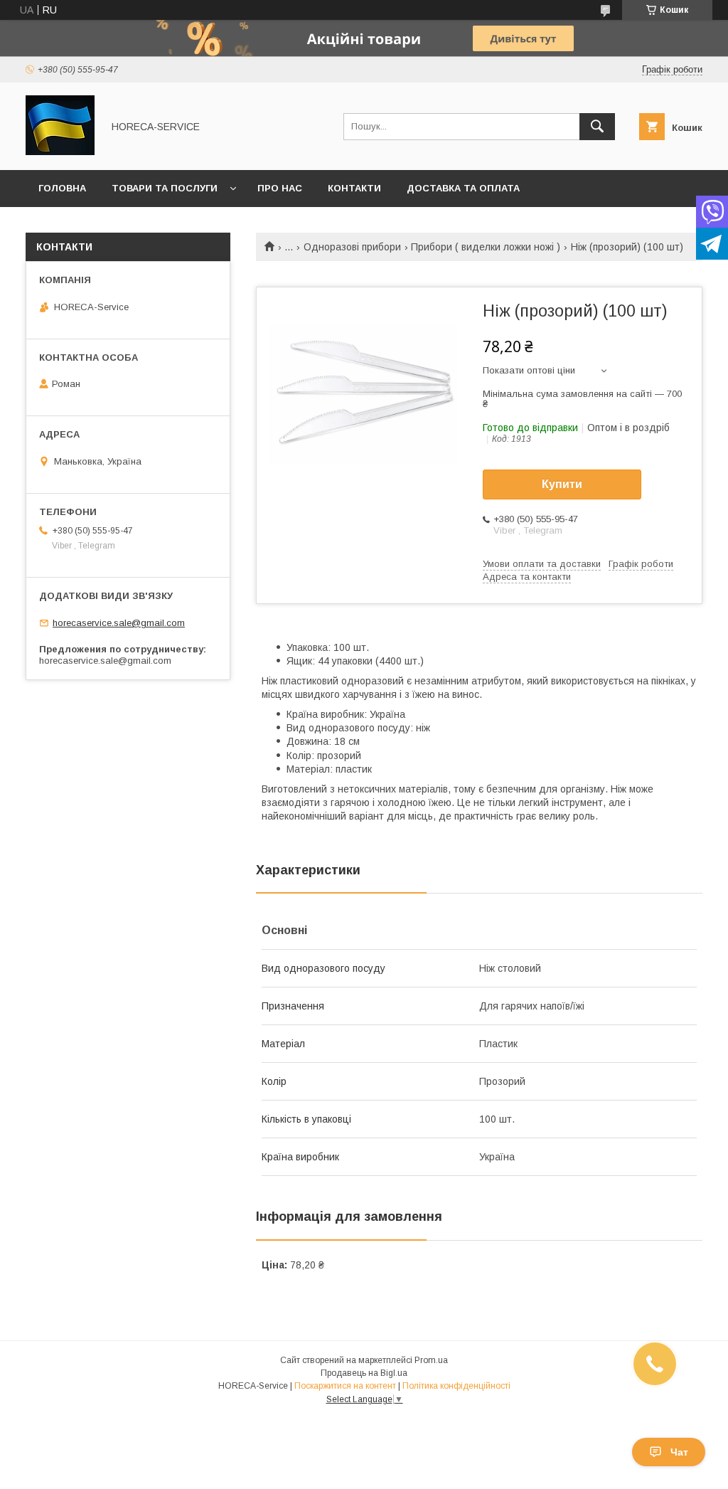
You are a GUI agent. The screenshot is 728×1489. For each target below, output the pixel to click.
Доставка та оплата (463, 188)
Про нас (279, 188)
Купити (562, 484)
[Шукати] (597, 126)
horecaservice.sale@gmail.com (119, 623)
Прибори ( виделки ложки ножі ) (485, 247)
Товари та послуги (165, 188)
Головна (62, 188)
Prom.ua (431, 1360)
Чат (679, 1452)
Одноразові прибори (352, 247)
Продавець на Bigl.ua (364, 1373)
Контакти (354, 188)
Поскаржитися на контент (345, 1386)
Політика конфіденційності (456, 1386)
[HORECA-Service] (60, 151)
